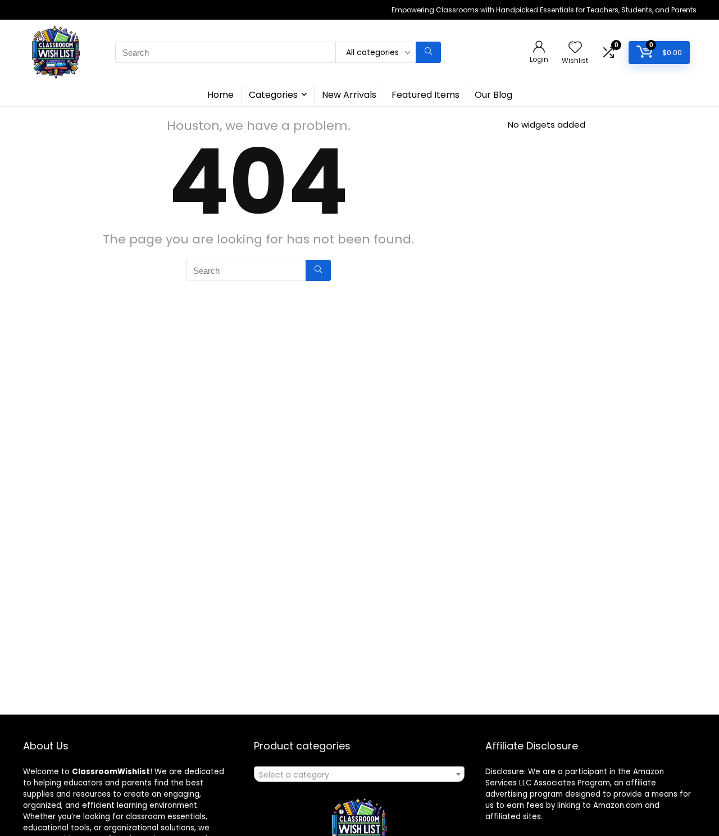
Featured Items (425, 94)
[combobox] (359, 774)
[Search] (428, 52)
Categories (273, 94)
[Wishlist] (575, 48)
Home (220, 94)
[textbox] (359, 775)
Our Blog (493, 94)
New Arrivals (349, 94)
